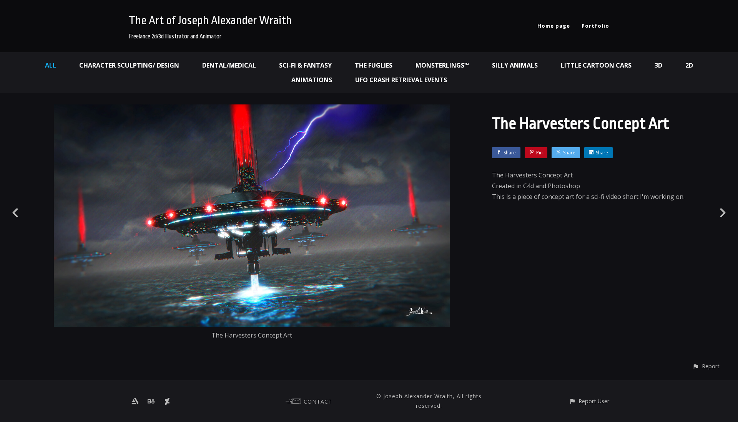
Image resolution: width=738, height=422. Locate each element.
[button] (706, 366)
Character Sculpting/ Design (129, 65)
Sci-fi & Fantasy (305, 65)
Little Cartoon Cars (596, 65)
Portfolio (595, 25)
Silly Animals (515, 65)
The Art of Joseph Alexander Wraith (210, 20)
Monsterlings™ (442, 65)
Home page (553, 25)
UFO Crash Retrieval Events (401, 80)
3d (658, 65)
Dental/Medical (229, 65)
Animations (311, 80)
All (50, 65)
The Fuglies (373, 65)
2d (689, 65)
